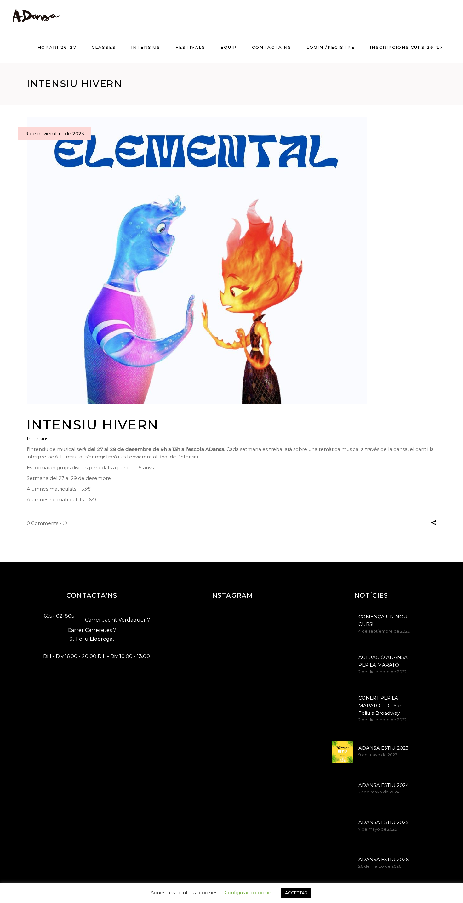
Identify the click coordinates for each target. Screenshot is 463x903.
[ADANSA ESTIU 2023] (342, 752)
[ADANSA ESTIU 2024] (342, 789)
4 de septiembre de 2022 (384, 630)
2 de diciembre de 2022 (382, 671)
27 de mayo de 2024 (378, 791)
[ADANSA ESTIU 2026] (342, 863)
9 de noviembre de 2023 (54, 134)
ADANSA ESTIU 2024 (383, 785)
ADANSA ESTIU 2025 (383, 822)
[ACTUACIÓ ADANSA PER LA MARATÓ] (342, 663)
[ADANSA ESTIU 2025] (342, 826)
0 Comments (42, 523)
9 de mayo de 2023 (377, 754)
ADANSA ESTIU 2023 (383, 748)
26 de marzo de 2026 (379, 866)
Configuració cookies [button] (249, 892)
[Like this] (65, 523)
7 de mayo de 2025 (377, 829)
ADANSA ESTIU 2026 (383, 859)
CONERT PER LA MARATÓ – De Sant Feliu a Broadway (381, 705)
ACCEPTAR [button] (296, 892)
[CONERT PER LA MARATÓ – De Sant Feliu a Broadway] (342, 703)
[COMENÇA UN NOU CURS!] (342, 622)
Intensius (37, 438)
